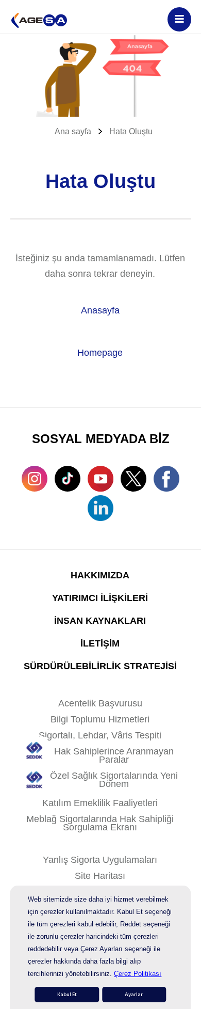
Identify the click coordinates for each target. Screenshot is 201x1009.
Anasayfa (100, 310)
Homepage (100, 353)
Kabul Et (67, 994)
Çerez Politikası (137, 974)
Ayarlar (134, 994)
